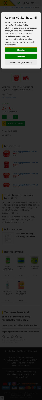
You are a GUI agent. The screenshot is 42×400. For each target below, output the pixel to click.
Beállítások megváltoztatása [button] (21, 63)
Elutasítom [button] (21, 56)
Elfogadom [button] (21, 50)
